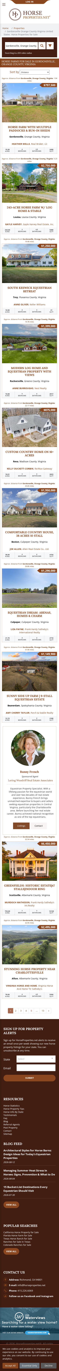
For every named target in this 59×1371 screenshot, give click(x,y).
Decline (49, 1365)
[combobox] (36, 1059)
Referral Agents (11, 1124)
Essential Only (29, 1365)
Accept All (10, 1365)
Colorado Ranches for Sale (17, 1244)
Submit (29, 1077)
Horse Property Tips (13, 1108)
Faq (5, 1118)
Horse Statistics (11, 1105)
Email (7, 1068)
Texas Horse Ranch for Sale (17, 1238)
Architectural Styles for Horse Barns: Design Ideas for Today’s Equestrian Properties (27, 1154)
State (6, 1059)
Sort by (14, 72)
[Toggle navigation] (4, 4)
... (37, 1010)
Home (5, 28)
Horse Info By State (13, 1111)
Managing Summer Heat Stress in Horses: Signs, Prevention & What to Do (29, 1172)
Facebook (29, 1296)
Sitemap (7, 1133)
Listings (21, 825)
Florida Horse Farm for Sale (17, 1235)
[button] (29, 62)
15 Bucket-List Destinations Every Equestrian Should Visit (25, 1189)
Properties (19, 28)
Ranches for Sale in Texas (16, 1241)
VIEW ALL (11, 1204)
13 (43, 1010)
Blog (5, 1121)
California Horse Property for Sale (21, 1232)
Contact (39, 825)
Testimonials (10, 1115)
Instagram (47, 1296)
